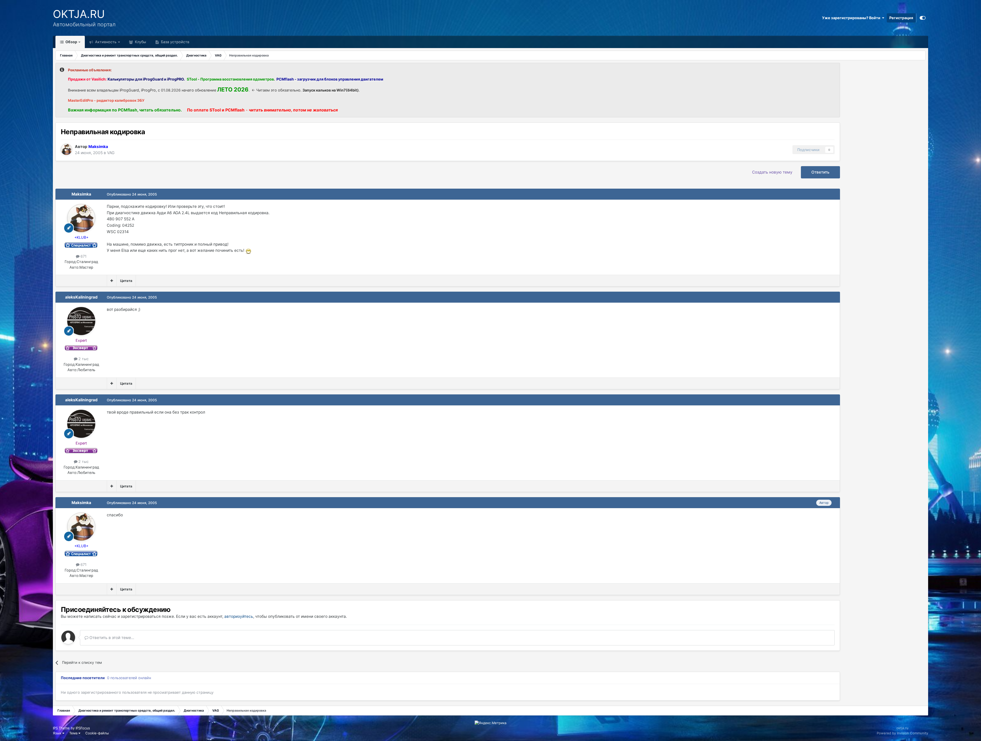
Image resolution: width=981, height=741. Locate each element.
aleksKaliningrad (81, 297)
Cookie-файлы (97, 733)
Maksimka (81, 194)
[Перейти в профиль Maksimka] (66, 149)
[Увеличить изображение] (248, 250)
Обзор (71, 42)
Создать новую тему (772, 172)
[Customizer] (922, 17)
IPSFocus (83, 728)
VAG (110, 152)
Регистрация (901, 18)
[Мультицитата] (111, 280)
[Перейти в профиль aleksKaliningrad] (81, 321)
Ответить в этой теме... (111, 637)
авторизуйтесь (238, 616)
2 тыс (83, 359)
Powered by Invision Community (902, 733)
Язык (57, 733)
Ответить (820, 172)
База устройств (174, 42)
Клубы (140, 42)
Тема (73, 733)
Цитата (126, 281)
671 (83, 256)
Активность (105, 42)
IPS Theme (61, 728)
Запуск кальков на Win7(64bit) (330, 90)
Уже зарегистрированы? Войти (852, 18)
